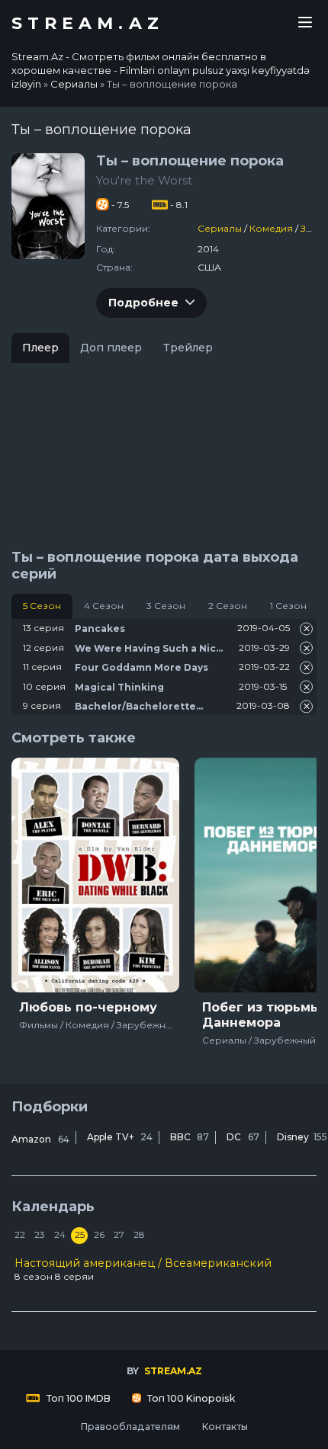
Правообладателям (130, 1426)
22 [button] (19, 1234)
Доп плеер (111, 347)
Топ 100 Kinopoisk (190, 1398)
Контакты (224, 1426)
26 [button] (99, 1234)
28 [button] (139, 1234)
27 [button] (119, 1234)
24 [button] (60, 1234)
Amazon (40, 1139)
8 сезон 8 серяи (143, 1269)
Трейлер (188, 347)
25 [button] (80, 1234)
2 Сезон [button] (227, 605)
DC (243, 1137)
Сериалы (220, 228)
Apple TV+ (120, 1137)
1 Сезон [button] (288, 605)
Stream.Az (87, 23)
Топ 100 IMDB (77, 1398)
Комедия (271, 228)
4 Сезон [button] (104, 605)
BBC (189, 1137)
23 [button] (39, 1234)
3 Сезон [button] (165, 605)
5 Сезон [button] (42, 605)
